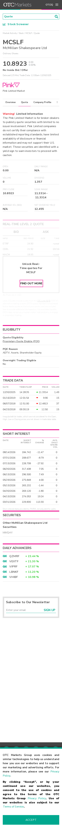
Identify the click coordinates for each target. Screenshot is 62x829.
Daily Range (41, 166)
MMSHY (8, 533)
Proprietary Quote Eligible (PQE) (21, 341)
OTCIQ (49, 4)
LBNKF (13, 572)
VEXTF (13, 561)
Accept (31, 820)
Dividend (39, 178)
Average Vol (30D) (12, 205)
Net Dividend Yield (44, 205)
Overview (10, 102)
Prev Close (8, 189)
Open (5, 166)
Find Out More (31, 283)
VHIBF (13, 577)
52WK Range (41, 189)
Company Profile (42, 102)
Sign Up (49, 610)
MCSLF (28, 33)
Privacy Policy (37, 798)
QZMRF (14, 556)
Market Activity (10, 33)
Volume (7, 178)
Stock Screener (17, 24)
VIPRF (13, 566)
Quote (24, 102)
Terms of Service (13, 807)
